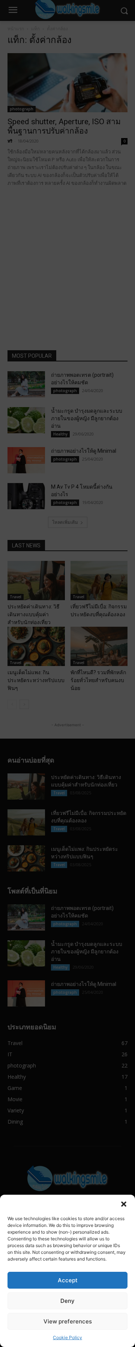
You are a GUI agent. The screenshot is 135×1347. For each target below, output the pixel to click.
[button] (124, 1204)
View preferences (68, 1321)
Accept (68, 1280)
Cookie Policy (67, 1337)
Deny (67, 1300)
